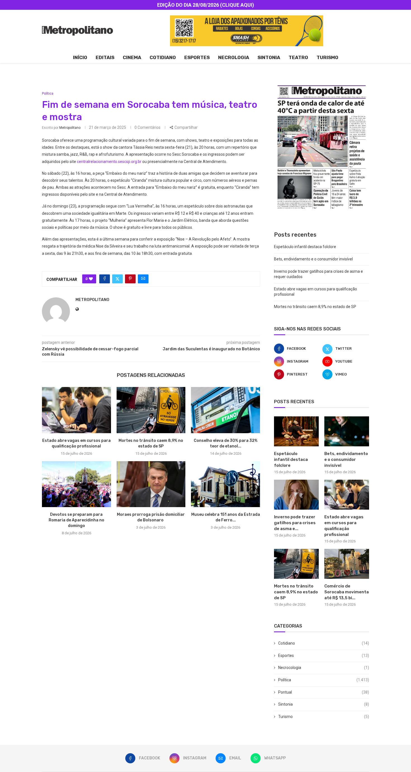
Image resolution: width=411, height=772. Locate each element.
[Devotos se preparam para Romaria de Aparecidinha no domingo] (76, 484)
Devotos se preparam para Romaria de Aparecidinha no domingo (76, 520)
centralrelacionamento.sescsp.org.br (109, 161)
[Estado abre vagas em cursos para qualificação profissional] (76, 410)
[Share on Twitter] (117, 278)
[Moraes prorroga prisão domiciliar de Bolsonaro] (151, 484)
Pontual (323, 692)
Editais (105, 57)
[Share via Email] (143, 278)
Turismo (327, 57)
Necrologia (233, 57)
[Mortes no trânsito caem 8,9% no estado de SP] (151, 410)
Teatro (298, 57)
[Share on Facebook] (104, 278)
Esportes (197, 57)
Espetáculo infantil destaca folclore (305, 246)
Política (323, 680)
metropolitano (70, 128)
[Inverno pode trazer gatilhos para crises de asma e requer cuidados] (296, 495)
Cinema (132, 57)
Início (80, 57)
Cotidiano (163, 57)
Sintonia (269, 57)
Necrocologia (323, 667)
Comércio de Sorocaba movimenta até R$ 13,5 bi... (346, 592)
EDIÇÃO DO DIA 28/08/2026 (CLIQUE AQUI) (205, 5)
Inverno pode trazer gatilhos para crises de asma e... (295, 522)
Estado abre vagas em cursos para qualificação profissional (343, 525)
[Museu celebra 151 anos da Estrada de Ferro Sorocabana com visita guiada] (225, 484)
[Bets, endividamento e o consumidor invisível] (346, 431)
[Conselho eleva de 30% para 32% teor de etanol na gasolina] (225, 410)
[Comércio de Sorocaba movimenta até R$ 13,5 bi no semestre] (346, 564)
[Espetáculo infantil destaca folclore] (296, 431)
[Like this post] (91, 278)
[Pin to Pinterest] (130, 278)
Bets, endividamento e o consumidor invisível (313, 259)
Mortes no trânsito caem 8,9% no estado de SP (315, 306)
